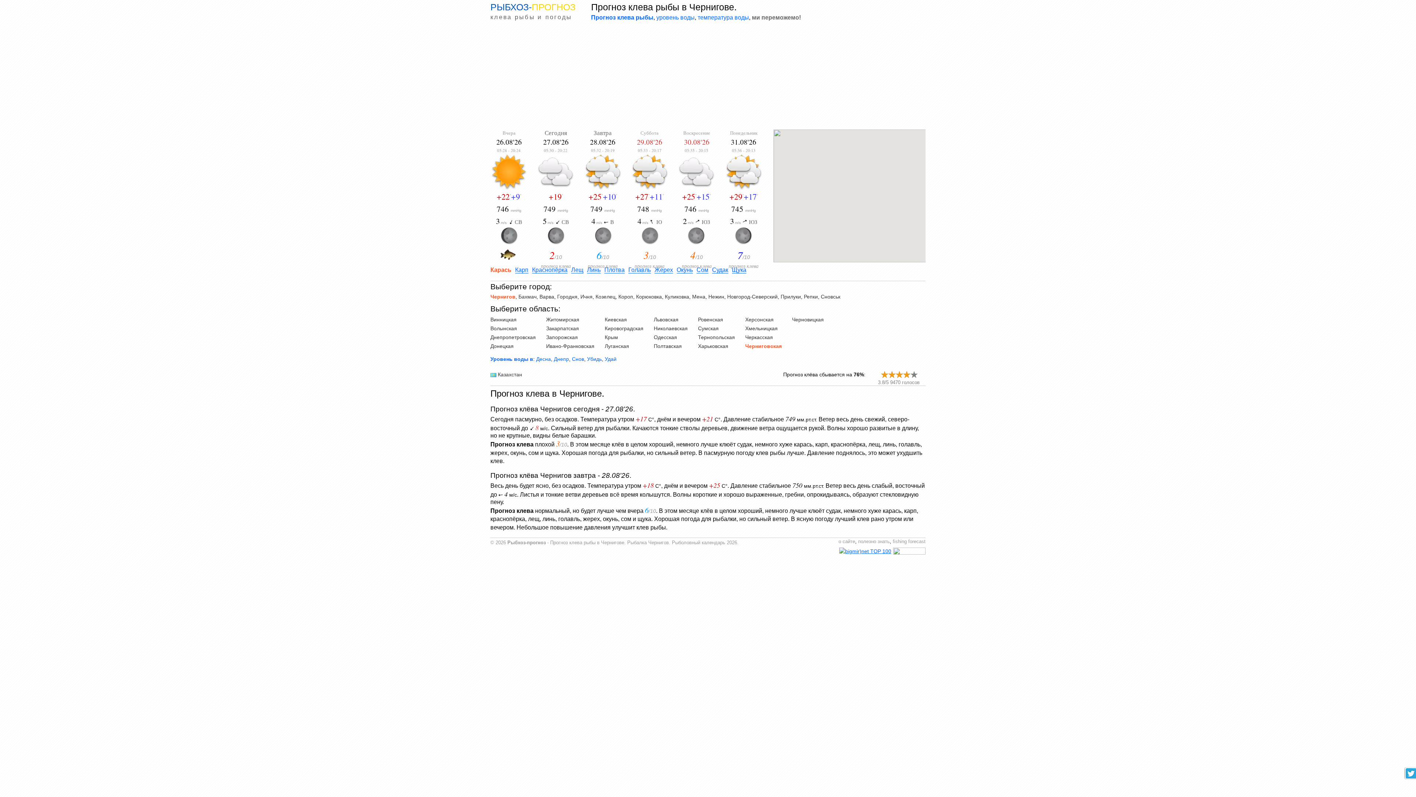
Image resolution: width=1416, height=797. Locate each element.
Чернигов (503, 297)
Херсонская (759, 319)
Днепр (561, 359)
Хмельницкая (761, 328)
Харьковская (713, 346)
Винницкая (503, 319)
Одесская (665, 337)
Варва (546, 297)
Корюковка (649, 297)
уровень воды (675, 17)
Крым (611, 337)
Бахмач (527, 297)
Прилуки (791, 297)
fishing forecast (909, 541)
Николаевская (671, 328)
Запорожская (562, 337)
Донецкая (502, 346)
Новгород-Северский (752, 297)
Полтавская (668, 346)
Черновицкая (808, 319)
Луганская (617, 346)
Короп (625, 297)
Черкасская (759, 337)
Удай (611, 359)
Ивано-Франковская (570, 346)
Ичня (586, 297)
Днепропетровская (513, 337)
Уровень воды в (511, 359)
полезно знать (874, 541)
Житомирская (562, 319)
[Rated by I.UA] (909, 553)
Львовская (666, 319)
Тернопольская (716, 337)
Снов (578, 359)
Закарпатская (562, 328)
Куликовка (677, 297)
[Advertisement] (708, 76)
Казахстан (510, 374)
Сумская (708, 328)
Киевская (616, 319)
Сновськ (830, 297)
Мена (698, 297)
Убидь (594, 359)
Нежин (716, 297)
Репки (811, 297)
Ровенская (710, 319)
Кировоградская (624, 328)
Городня (567, 297)
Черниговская (763, 346)
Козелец (605, 297)
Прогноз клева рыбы (622, 17)
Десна (543, 359)
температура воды (723, 17)
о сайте (847, 541)
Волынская (503, 328)
